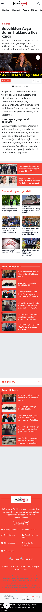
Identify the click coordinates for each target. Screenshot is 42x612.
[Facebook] (15, 523)
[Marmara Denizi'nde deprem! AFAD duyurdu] (11, 243)
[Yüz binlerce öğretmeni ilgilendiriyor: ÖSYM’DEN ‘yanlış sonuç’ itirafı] (31, 243)
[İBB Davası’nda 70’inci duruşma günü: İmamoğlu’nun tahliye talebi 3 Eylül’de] (31, 221)
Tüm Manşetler (9, 543)
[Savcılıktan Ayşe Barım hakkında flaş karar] (21, 65)
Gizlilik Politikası (7, 596)
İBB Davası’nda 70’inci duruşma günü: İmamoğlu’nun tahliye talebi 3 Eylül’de (30, 231)
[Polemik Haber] (20, 3)
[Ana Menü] (2, 3)
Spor (25, 569)
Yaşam (26, 10)
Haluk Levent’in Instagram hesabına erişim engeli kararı (9, 209)
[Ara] (38, 3)
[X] (19, 523)
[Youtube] (27, 523)
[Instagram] (23, 523)
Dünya (34, 10)
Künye (7, 598)
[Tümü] (39, 382)
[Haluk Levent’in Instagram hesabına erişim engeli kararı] (11, 200)
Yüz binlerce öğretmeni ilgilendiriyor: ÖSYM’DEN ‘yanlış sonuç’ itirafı (30, 253)
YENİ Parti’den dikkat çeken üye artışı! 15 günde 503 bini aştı (10, 230)
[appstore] (14, 559)
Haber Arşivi (9, 551)
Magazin (18, 569)
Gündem (5, 10)
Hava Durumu (30, 529)
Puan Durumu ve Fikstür (30, 536)
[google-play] (26, 559)
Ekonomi (16, 10)
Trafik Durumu (9, 535)
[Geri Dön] (6, 605)
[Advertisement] (21, 356)
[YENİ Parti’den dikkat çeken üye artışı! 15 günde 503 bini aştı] (11, 221)
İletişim (15, 598)
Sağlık (36, 566)
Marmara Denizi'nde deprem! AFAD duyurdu (11, 251)
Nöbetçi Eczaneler (11, 529)
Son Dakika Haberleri (27, 544)
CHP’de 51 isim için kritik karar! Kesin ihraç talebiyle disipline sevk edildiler (31, 209)
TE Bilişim (35, 597)
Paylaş (7, 80)
